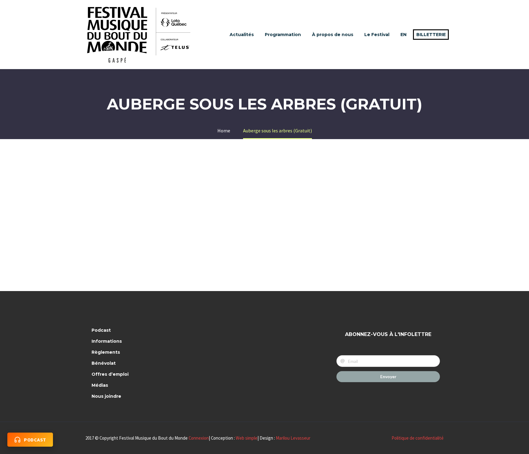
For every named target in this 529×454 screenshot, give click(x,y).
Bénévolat (104, 363)
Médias (100, 385)
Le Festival (376, 34)
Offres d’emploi (110, 374)
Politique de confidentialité (418, 438)
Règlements (106, 352)
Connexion (199, 438)
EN (403, 34)
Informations (107, 341)
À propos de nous (332, 34)
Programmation (283, 34)
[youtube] (254, 333)
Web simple (246, 438)
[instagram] (237, 333)
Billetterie (431, 34)
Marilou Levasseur (293, 438)
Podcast (101, 330)
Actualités (242, 34)
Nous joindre (106, 396)
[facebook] (221, 333)
